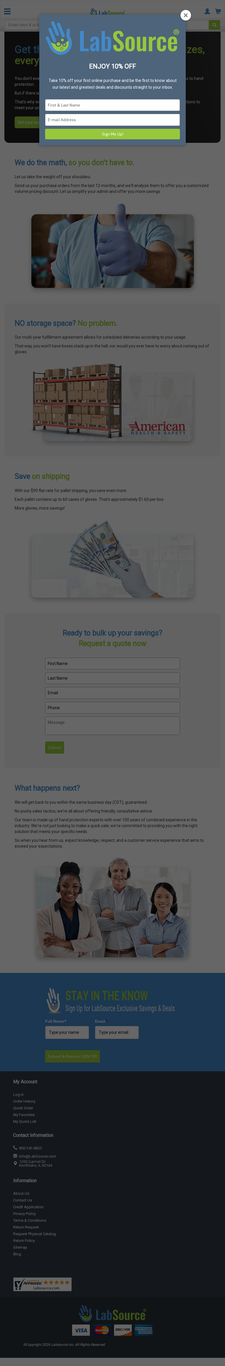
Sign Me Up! (112, 134)
